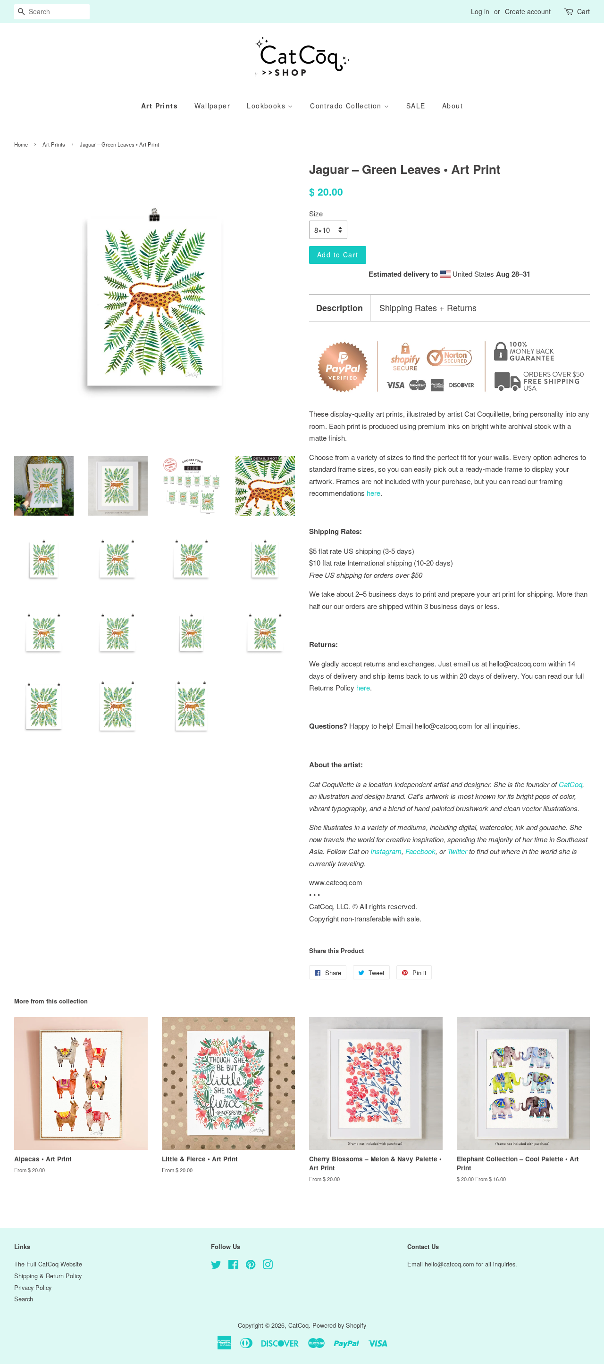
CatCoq (298, 1325)
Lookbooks (267, 105)
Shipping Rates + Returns (428, 307)
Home (21, 144)
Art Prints (159, 105)
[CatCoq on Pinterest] (250, 1266)
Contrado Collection (347, 105)
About (452, 105)
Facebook (420, 851)
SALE (416, 105)
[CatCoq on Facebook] (233, 1266)
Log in (480, 11)
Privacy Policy (32, 1287)
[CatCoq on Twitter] (216, 1266)
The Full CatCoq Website (48, 1263)
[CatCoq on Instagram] (267, 1266)
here (363, 687)
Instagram (386, 851)
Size (316, 213)
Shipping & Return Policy (48, 1275)
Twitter (457, 851)
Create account (528, 11)
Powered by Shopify (339, 1325)
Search (23, 1298)
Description (339, 308)
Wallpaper (212, 105)
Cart (583, 11)
